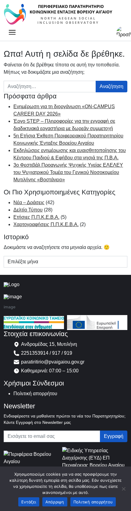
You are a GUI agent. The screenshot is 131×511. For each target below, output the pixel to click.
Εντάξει (28, 501)
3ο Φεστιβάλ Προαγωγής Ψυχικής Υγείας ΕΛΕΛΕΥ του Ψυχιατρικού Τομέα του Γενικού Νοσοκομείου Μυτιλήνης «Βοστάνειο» (68, 172)
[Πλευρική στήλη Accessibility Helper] (123, 32)
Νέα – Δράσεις (28, 202)
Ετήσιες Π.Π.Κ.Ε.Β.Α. (36, 217)
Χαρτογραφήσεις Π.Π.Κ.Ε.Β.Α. (46, 224)
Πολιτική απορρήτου (35, 393)
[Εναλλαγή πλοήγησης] (12, 32)
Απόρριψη (54, 501)
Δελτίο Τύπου (28, 209)
